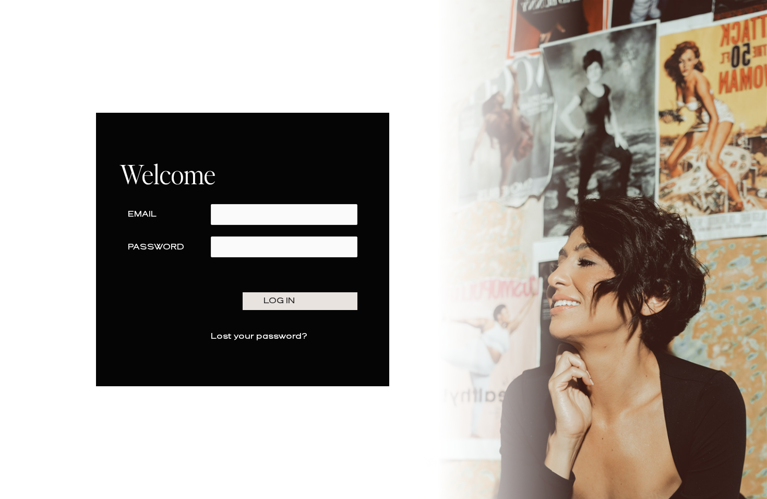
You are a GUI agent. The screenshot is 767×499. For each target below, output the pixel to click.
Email (142, 214)
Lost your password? (259, 336)
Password (156, 247)
